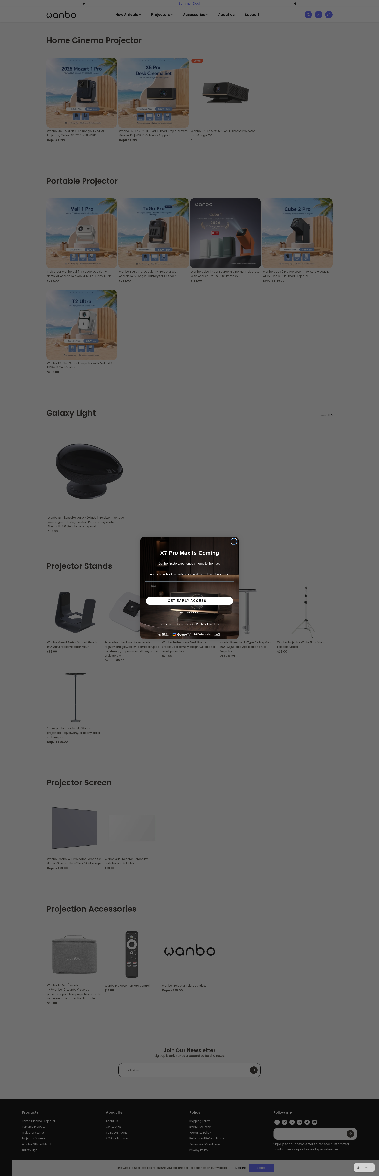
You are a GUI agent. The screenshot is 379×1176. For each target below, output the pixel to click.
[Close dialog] (234, 541)
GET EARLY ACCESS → (189, 600)
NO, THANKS (189, 612)
